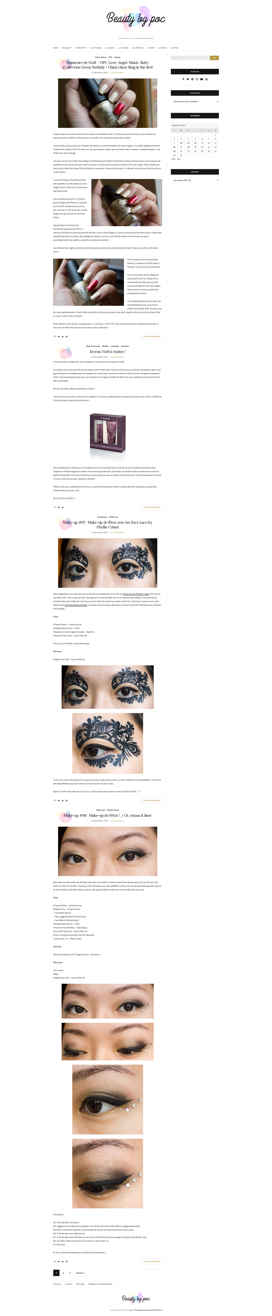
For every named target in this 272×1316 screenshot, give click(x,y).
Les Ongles (124, 47)
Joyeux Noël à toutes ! (108, 351)
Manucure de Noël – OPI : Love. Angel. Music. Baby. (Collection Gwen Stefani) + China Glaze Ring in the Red (107, 65)
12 (195, 143)
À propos (66, 47)
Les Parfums (138, 47)
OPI (110, 57)
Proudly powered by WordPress (148, 1310)
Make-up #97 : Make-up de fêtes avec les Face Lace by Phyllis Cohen (107, 524)
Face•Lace (102, 517)
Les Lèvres (110, 47)
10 (181, 143)
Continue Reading (151, 336)
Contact (68, 1284)
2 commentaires (117, 72)
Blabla (105, 346)
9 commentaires (117, 820)
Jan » (179, 159)
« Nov (173, 159)
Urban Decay (113, 810)
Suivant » (80, 1273)
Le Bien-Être (80, 47)
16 (174, 147)
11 (188, 143)
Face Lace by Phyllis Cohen (136, 593)
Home (55, 47)
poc (131, 1310)
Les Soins (163, 47)
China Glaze (100, 57)
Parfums (125, 346)
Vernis (117, 57)
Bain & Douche (93, 346)
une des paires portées (76, 604)
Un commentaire (117, 532)
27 (202, 151)
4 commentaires (117, 357)
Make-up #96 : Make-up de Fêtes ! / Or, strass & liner (108, 815)
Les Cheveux (96, 47)
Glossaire (80, 1284)
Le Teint (151, 47)
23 (174, 151)
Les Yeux (175, 47)
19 (195, 147)
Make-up (114, 517)
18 (188, 147)
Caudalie (114, 346)
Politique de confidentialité (100, 1284)
